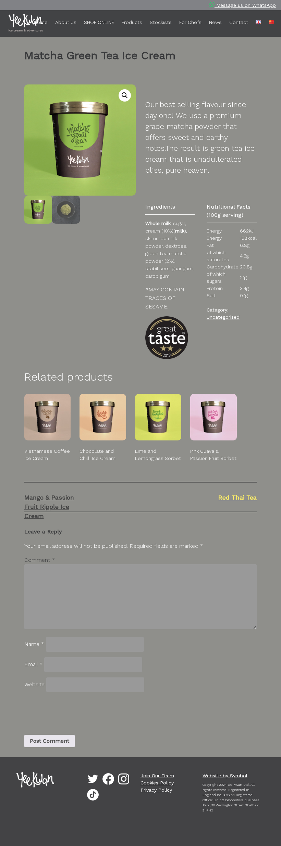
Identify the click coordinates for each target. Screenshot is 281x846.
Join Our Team (157, 775)
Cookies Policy (157, 782)
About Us (65, 22)
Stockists (161, 22)
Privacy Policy (156, 790)
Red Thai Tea (237, 497)
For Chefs (190, 22)
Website (34, 684)
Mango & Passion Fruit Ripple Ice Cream (49, 506)
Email (33, 664)
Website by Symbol (225, 775)
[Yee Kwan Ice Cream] (15, 24)
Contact (238, 22)
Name (34, 644)
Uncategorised (223, 317)
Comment (39, 560)
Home (41, 22)
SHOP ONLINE (99, 22)
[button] (125, 95)
